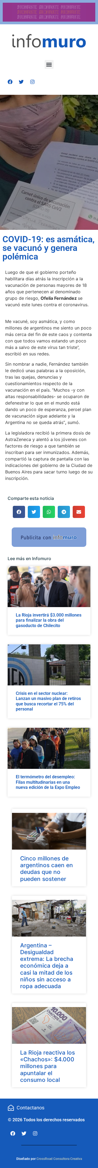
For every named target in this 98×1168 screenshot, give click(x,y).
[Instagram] (32, 82)
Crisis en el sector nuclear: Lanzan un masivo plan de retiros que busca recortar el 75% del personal (48, 701)
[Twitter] (21, 82)
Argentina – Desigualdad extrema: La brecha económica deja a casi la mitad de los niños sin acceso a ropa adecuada (46, 965)
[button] (49, 64)
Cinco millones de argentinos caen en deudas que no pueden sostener (46, 868)
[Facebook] (10, 82)
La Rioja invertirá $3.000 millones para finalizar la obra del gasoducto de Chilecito (48, 620)
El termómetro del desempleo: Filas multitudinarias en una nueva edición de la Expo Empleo (48, 782)
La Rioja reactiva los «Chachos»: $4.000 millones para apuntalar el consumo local (47, 1066)
